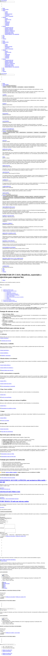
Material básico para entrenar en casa (9, 290)
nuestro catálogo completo (11, 472)
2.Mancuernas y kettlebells (11, 292)
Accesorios (7, 15)
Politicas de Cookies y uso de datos (13, 632)
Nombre (2, 593)
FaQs (3, 36)
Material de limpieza (9, 29)
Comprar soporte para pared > (6, 383)
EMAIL (1, 523)
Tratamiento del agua (9, 27)
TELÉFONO (3, 522)
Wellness (4, 17)
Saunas (6, 18)
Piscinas (4, 26)
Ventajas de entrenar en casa (8, 289)
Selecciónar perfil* (3, 533)
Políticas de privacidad (10, 536)
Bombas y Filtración (9, 28)
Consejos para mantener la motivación (10, 301)
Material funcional (8, 13)
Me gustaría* (2, 517)
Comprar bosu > (3, 405)
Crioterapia (7, 22)
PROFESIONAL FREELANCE (22, 534)
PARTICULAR (5, 534)
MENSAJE (2, 532)
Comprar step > (3, 394)
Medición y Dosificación (10, 30)
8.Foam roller (8, 298)
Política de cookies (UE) (7, 650)
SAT (3, 35)
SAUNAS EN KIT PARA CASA (10, 491)
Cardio (6, 11)
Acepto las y (13, 536)
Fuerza (6, 12)
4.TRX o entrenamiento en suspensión (12, 294)
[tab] (4, 87)
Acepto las (10, 632)
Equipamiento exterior (9, 33)
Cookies (1, 595)
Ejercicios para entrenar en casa (8, 300)
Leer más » (2, 487)
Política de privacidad (6, 651)
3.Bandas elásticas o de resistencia (12, 293)
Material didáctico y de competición (12, 34)
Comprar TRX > (3, 381)
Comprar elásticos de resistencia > (6, 367)
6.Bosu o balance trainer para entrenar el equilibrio (15, 296)
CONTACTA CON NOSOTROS (6, 511)
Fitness (3, 10)
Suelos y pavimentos (9, 16)
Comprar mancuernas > (4, 350)
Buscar (1, 1)
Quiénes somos (5, 9)
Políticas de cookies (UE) (21, 536)
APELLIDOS (3, 520)
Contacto (4, 38)
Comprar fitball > (3, 417)
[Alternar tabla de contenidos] (1, 287)
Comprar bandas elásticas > (5, 365)
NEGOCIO (11, 534)
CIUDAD (2, 528)
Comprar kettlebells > (4, 352)
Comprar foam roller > (4, 428)
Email (1, 594)
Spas (6, 20)
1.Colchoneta (8, 291)
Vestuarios (7, 25)
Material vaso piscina (9, 32)
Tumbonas (7, 24)
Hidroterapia (7, 21)
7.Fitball (7, 297)
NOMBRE (2, 519)
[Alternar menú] (0, 81)
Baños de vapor (8, 19)
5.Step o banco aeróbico (10, 295)
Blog (3, 37)
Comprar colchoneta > (4, 338)
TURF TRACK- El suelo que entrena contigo (14, 501)
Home (3, 8)
